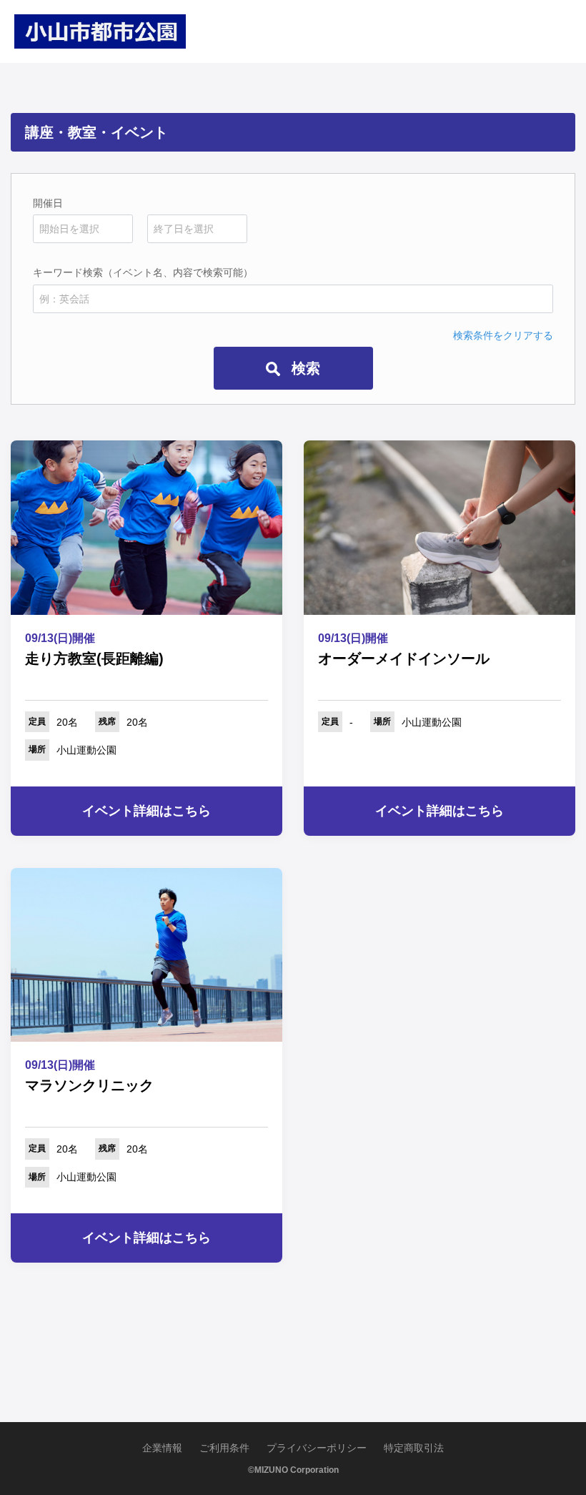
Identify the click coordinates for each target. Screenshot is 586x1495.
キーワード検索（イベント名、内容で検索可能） (143, 272)
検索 (303, 368)
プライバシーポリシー (317, 1448)
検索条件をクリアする (503, 335)
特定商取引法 (414, 1448)
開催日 (48, 203)
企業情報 (162, 1448)
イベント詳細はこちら (146, 811)
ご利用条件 (224, 1448)
